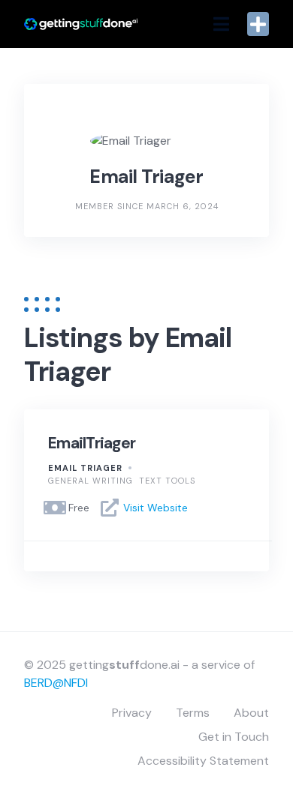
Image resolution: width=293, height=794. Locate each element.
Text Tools (167, 480)
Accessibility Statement (203, 761)
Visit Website (155, 507)
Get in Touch (233, 737)
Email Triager (85, 468)
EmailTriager (91, 443)
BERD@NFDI (56, 683)
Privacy (132, 713)
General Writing (90, 480)
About (251, 713)
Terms (193, 713)
